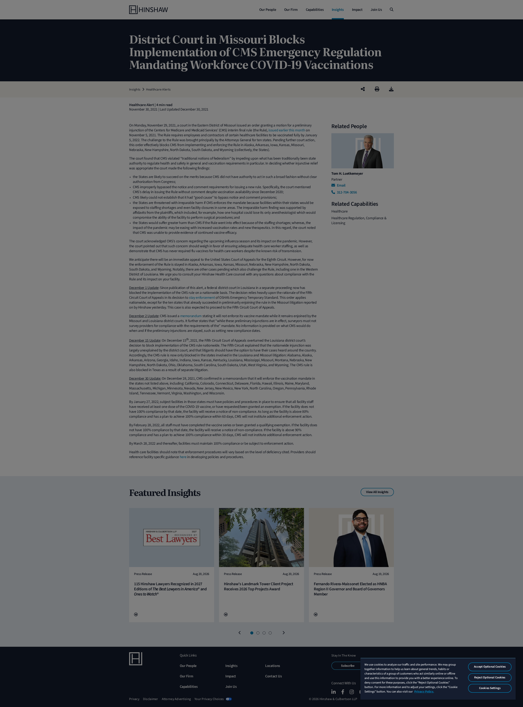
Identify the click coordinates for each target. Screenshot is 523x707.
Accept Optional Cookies (490, 666)
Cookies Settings (490, 688)
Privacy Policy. (424, 691)
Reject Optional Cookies (489, 677)
